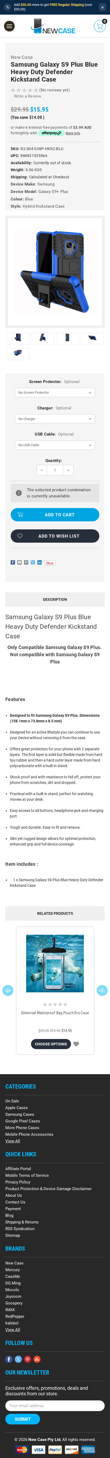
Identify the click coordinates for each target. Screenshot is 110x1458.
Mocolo (12, 1289)
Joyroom (13, 1296)
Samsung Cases (19, 1114)
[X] (33, 562)
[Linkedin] (39, 562)
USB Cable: (54, 434)
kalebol (11, 1323)
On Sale (12, 1101)
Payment (13, 1208)
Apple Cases (16, 1107)
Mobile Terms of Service (27, 1175)
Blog (9, 1215)
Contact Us (15, 1202)
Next (102, 990)
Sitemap (12, 1235)
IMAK (10, 1309)
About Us (13, 1195)
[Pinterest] (50, 563)
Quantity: (53, 460)
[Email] (19, 562)
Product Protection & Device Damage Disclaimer (48, 1188)
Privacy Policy (17, 1182)
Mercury (12, 1269)
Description (55, 599)
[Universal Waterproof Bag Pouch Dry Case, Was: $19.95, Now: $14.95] (55, 963)
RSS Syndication (19, 1228)
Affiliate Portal (18, 1168)
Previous (7, 990)
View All (12, 1141)
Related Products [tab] (55, 913)
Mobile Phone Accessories (29, 1134)
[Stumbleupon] (37, 1359)
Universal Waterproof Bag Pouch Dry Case (55, 1012)
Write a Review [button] (27, 96)
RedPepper (14, 1316)
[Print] (26, 562)
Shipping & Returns (22, 1222)
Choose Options (51, 1044)
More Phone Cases (22, 1127)
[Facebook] (13, 562)
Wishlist (76, 1044)
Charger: (54, 408)
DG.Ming (13, 1283)
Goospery (13, 1303)
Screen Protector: (54, 381)
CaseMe (12, 1276)
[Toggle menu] (9, 26)
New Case (14, 1263)
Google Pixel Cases (22, 1121)
